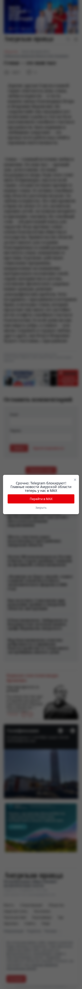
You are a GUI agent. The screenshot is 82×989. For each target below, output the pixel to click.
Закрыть (41, 507)
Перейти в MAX (41, 499)
